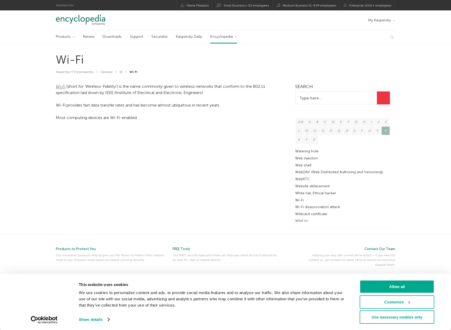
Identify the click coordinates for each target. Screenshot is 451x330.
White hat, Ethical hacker (315, 193)
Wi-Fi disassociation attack (317, 207)
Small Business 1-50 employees (246, 5)
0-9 (300, 122)
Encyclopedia (221, 36)
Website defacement (312, 186)
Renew (88, 36)
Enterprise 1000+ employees (370, 5)
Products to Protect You (76, 249)
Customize (394, 302)
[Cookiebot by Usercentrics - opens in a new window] (44, 320)
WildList (301, 221)
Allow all (397, 286)
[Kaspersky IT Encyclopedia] (88, 20)
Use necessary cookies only (397, 317)
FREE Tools (181, 249)
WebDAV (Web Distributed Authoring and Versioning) (339, 172)
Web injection (306, 158)
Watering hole (306, 151)
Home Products (198, 5)
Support (136, 36)
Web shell (303, 165)
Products (63, 36)
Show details (91, 319)
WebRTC (302, 179)
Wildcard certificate (311, 214)
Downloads (112, 36)
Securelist (159, 36)
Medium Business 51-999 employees (309, 5)
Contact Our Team (380, 249)
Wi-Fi (299, 200)
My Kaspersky (379, 20)
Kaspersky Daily (189, 36)
